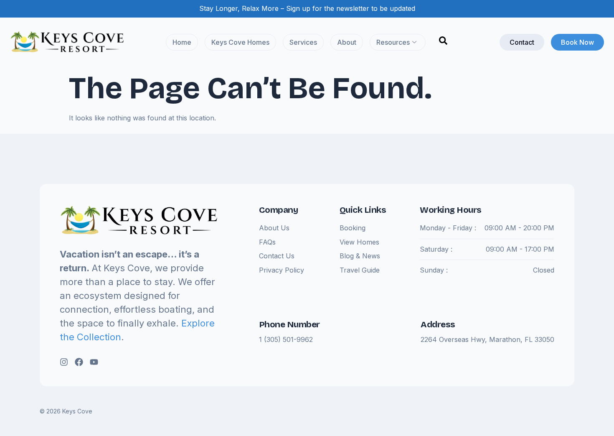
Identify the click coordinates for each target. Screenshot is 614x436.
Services (303, 42)
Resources (393, 42)
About (346, 42)
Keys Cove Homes (240, 42)
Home (182, 42)
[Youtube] (94, 362)
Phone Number (289, 324)
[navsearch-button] (443, 42)
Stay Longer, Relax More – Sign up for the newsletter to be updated (307, 8)
